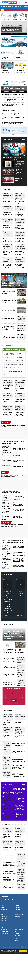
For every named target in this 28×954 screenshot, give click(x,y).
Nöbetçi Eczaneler (19, 914)
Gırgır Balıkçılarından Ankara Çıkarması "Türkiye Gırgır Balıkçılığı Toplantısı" (12, 123)
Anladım (23, 950)
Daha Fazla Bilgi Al (18, 952)
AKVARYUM (3, 920)
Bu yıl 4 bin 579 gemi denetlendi (19, 848)
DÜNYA (2, 914)
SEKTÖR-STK (8, 625)
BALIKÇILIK (3, 907)
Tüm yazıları (12, 615)
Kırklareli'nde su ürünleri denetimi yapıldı (19, 388)
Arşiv (16, 938)
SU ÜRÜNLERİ (8, 345)
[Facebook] (5, 899)
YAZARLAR (8, 574)
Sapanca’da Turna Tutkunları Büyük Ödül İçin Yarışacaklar (20, 201)
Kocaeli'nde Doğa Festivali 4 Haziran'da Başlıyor (20, 651)
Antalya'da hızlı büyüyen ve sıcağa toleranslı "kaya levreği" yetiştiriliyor (7, 388)
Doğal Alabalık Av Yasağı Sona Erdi (11, 114)
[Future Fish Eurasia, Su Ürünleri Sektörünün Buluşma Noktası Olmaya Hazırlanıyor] (14, 83)
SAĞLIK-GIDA (4, 918)
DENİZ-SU (7, 825)
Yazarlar (17, 905)
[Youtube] (12, 899)
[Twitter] (9, 899)
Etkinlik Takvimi (4, 933)
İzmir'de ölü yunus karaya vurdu (20, 721)
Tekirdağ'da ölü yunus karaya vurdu (7, 722)
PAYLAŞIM (3, 923)
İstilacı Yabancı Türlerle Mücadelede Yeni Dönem (13, 118)
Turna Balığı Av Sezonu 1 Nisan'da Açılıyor (7, 214)
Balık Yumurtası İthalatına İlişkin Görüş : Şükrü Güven (15, 10)
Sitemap (17, 933)
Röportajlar (3, 927)
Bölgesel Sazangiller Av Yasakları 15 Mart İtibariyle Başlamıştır (13, 104)
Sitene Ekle (17, 935)
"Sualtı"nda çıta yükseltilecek (7, 848)
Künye (16, 927)
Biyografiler (4, 929)
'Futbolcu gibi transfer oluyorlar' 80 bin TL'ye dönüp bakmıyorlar (20, 253)
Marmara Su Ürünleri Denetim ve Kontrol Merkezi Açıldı (7, 201)
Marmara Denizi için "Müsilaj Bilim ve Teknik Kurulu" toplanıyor (7, 735)
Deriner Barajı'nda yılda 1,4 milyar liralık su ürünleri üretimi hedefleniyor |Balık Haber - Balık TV (20, 414)
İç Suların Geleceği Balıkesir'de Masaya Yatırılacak (8, 651)
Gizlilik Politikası (19, 929)
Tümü (23, 139)
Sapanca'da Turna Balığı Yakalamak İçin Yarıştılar (7, 265)
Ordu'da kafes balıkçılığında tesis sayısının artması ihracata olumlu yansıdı (7, 401)
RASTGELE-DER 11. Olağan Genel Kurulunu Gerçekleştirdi (8, 253)
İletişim (17, 940)
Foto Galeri (17, 907)
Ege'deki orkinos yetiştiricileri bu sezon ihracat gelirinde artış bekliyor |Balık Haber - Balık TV (7, 414)
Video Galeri (18, 909)
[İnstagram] (2, 899)
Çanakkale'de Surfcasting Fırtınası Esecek (19, 265)
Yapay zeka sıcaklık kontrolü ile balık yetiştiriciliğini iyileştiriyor (11, 109)
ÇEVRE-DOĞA (8, 711)
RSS (16, 931)
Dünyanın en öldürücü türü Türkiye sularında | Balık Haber (7, 836)
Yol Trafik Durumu (5, 931)
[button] (11, 33)
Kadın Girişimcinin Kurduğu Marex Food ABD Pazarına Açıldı (13, 99)
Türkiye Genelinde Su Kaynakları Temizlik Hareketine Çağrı (13, 95)
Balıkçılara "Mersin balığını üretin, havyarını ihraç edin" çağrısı (20, 401)
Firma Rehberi (18, 916)
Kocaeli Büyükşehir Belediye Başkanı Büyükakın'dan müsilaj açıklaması (20, 735)
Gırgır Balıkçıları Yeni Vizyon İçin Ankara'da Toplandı (20, 240)
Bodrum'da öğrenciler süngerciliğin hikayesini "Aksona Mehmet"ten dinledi (20, 836)
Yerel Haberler (18, 912)
